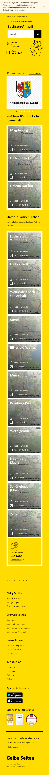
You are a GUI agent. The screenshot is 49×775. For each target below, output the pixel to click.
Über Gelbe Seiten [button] (16, 614)
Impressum (11, 738)
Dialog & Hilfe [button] (14, 593)
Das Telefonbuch (14, 649)
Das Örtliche (12, 653)
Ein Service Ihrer (16, 765)
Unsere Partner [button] (15, 640)
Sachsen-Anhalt (22, 16)
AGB (35, 742)
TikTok (9, 679)
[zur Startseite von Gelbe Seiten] (24, 758)
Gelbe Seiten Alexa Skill (16, 632)
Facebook (11, 671)
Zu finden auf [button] (14, 662)
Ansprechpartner (14, 598)
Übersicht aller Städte (16, 606)
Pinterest (10, 675)
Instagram (11, 667)
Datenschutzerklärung (29, 738)
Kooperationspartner (16, 645)
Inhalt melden (12, 747)
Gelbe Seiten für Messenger (18, 628)
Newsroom (11, 620)
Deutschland (11, 16)
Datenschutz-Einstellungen (18, 742)
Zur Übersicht (35, 73)
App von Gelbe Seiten (16, 624)
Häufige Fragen (13, 602)
